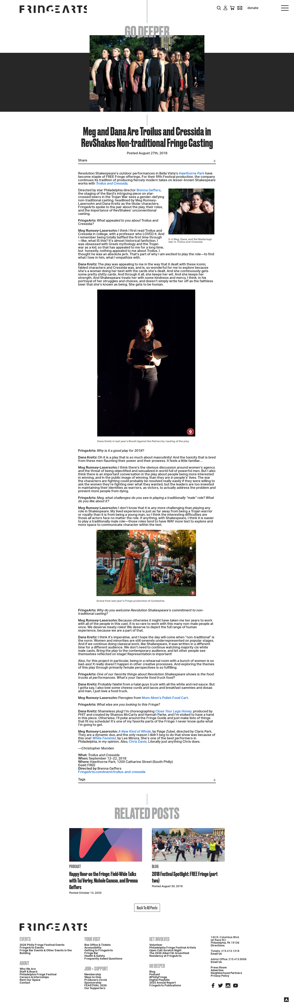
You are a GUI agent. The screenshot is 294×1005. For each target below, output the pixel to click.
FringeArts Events (32, 947)
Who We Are (28, 969)
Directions (218, 945)
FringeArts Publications (165, 985)
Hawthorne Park (191, 173)
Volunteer (155, 945)
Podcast (154, 974)
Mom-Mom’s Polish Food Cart (165, 698)
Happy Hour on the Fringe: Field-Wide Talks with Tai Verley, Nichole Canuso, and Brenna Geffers (103, 880)
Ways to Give (92, 977)
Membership (92, 974)
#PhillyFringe (158, 977)
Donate (252, 8)
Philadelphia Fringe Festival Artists (172, 947)
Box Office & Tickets (97, 945)
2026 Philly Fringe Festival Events (42, 945)
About (24, 963)
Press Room (219, 967)
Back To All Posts (147, 907)
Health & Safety (94, 956)
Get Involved (159, 939)
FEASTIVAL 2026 (95, 985)
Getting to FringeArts (98, 950)
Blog (152, 971)
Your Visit (92, 939)
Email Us (216, 954)
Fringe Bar (91, 953)
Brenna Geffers (149, 190)
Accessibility (92, 947)
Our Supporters (94, 988)
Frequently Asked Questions (103, 958)
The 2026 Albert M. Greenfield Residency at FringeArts (169, 954)
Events (25, 939)
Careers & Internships (34, 977)
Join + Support (96, 969)
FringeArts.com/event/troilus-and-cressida (111, 772)
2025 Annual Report (162, 982)
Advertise (217, 970)
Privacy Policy (220, 976)
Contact (25, 982)
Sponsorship (92, 982)
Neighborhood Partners (226, 973)
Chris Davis (138, 741)
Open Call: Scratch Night (165, 950)
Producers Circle (95, 980)
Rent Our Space (30, 980)
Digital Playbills (159, 980)
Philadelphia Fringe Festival (38, 974)
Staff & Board (28, 971)
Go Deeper (157, 966)
